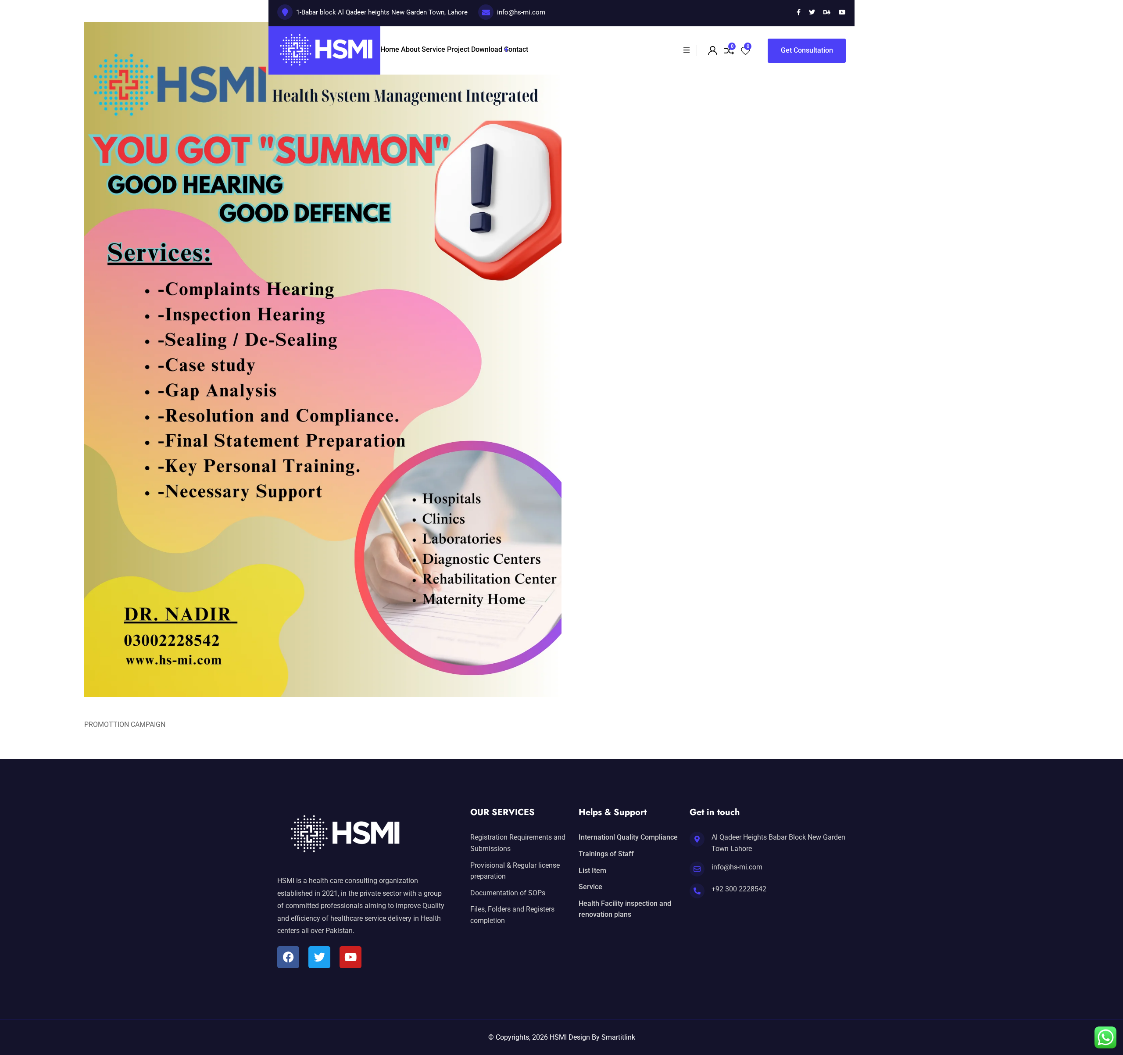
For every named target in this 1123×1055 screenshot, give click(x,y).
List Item (592, 870)
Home (389, 49)
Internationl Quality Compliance (628, 837)
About (410, 49)
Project (458, 49)
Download (486, 49)
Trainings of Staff (606, 854)
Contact (516, 49)
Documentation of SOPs (507, 893)
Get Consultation (807, 50)
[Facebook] (288, 957)
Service (433, 49)
